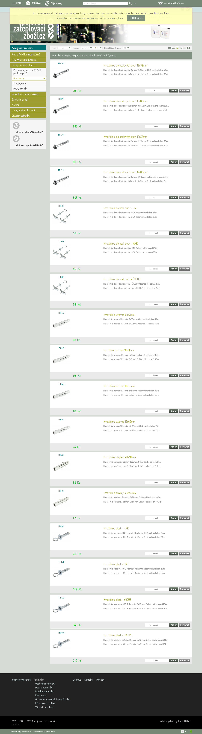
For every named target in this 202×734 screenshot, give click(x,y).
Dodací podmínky (43, 687)
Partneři (100, 679)
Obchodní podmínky (45, 683)
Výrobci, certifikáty (44, 707)
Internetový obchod (21, 679)
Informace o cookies (45, 703)
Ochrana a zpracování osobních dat (52, 699)
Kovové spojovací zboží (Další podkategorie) (27, 72)
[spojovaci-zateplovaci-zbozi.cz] (33, 29)
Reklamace (40, 695)
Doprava (77, 679)
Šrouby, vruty (19, 83)
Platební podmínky (44, 691)
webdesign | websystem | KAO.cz (175, 721)
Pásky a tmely (20, 88)
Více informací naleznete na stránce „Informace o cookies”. (90, 18)
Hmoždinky (18, 78)
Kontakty (88, 679)
